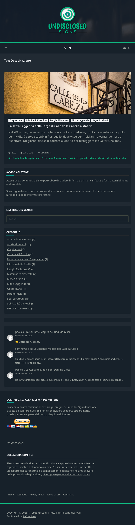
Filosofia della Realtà (19, 264)
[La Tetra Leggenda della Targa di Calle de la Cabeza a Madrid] (67, 93)
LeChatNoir (29, 516)
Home (11, 494)
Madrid (101, 158)
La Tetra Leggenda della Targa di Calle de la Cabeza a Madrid (50, 126)
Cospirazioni (15, 120)
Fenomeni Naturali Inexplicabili (25, 259)
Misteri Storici (15, 279)
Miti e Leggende (80, 120)
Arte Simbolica (16, 158)
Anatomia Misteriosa (19, 239)
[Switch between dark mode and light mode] (124, 48)
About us (22, 494)
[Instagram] (65, 48)
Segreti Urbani (100, 120)
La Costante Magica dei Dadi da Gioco (48, 332)
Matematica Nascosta (20, 274)
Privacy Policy (37, 494)
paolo (18, 332)
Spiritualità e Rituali (19, 303)
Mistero (111, 158)
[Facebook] (70, 48)
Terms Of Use (53, 494)
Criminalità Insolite (36, 120)
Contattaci (68, 494)
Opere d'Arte (14, 288)
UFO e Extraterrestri (19, 308)
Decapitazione (32, 158)
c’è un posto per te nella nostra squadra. (66, 474)
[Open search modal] (129, 48)
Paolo (18, 369)
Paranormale (14, 293)
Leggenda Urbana (87, 158)
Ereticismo (47, 158)
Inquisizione (60, 158)
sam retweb (46, 153)
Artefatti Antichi (16, 244)
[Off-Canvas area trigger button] (5, 48)
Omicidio (121, 158)
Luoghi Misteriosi (59, 120)
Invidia (72, 158)
